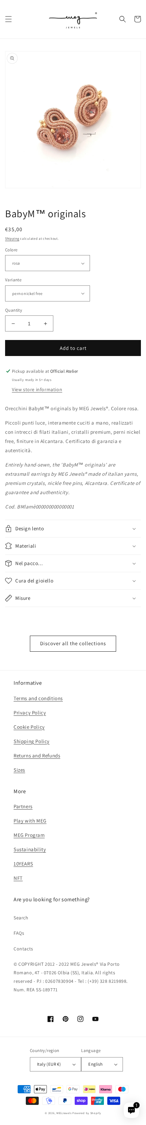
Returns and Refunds (37, 755)
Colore (11, 250)
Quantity (13, 310)
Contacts (23, 949)
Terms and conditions (38, 698)
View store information (37, 389)
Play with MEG (30, 820)
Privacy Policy (30, 712)
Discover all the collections (73, 643)
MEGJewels (63, 1113)
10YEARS (23, 863)
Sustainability (30, 849)
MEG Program (29, 835)
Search (21, 918)
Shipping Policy (32, 741)
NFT (18, 878)
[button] (8, 19)
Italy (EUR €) (49, 1064)
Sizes (19, 770)
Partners (23, 806)
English (95, 1064)
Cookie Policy (29, 727)
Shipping (12, 238)
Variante (13, 280)
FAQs (19, 933)
